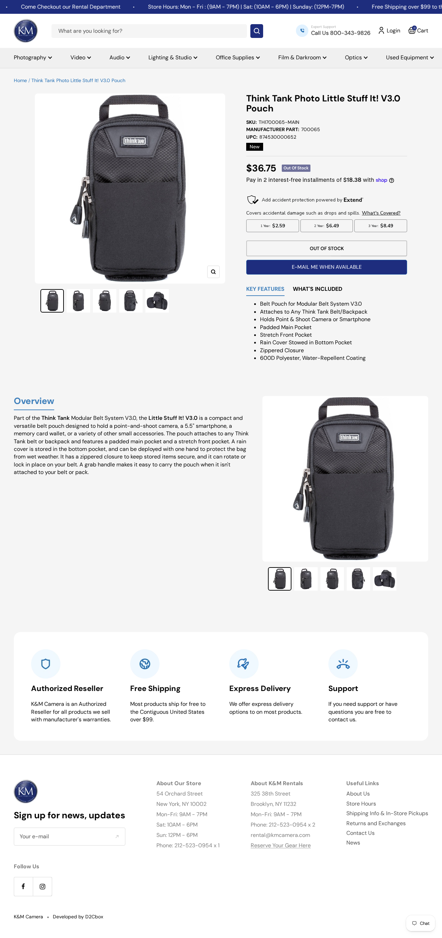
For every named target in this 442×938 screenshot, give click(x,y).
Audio (116, 57)
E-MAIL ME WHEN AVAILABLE (327, 267)
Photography (30, 57)
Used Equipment (407, 57)
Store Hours (361, 803)
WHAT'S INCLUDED (317, 289)
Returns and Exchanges (376, 823)
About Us (358, 793)
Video (77, 57)
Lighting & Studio (170, 57)
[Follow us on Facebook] (23, 886)
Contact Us (360, 833)
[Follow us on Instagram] (42, 886)
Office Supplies (235, 57)
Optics (353, 57)
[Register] (116, 836)
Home (20, 80)
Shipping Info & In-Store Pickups (387, 813)
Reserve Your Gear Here (281, 845)
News (353, 842)
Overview (34, 401)
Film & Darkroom (299, 57)
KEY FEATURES (265, 289)
